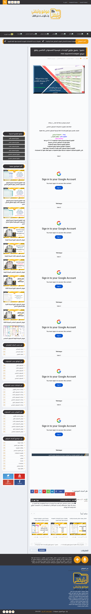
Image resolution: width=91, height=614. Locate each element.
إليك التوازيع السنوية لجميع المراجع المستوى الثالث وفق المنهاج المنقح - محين (15, 202)
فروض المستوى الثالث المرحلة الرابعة (15, 256)
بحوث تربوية (20, 442)
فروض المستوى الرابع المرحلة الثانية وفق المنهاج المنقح (15, 305)
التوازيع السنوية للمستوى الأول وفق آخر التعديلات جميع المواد (59, 148)
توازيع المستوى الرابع (14, 150)
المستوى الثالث (19, 368)
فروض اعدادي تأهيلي (18, 416)
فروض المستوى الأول (18, 418)
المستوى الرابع (19, 375)
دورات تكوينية (7, 34)
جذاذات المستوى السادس (17, 405)
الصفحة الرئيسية (83, 2)
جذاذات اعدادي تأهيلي (18, 389)
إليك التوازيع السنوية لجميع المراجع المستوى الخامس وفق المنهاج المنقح (14, 183)
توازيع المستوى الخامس (14, 154)
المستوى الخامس (61, 58)
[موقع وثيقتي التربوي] (46, 19)
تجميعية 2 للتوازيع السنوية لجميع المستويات (58, 146)
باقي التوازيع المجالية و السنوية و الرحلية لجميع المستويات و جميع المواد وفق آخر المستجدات (59, 150)
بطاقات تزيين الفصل (18, 445)
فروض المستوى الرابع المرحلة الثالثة (15, 288)
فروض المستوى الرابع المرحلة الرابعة (15, 240)
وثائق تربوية (20, 468)
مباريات (18, 33)
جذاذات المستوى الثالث (17, 394)
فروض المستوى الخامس (17, 426)
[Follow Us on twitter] (13, 611)
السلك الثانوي (20, 354)
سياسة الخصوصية (73, 2)
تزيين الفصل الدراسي (30, 33)
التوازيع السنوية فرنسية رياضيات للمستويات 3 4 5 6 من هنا (59, 141)
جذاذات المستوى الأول (18, 392)
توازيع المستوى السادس (14, 158)
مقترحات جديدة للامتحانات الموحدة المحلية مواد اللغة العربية (40, 41)
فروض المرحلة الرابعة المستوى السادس (14, 338)
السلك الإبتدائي (70, 58)
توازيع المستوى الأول (14, 138)
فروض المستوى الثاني (18, 424)
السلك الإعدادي (19, 351)
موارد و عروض (44, 33)
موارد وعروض (20, 466)
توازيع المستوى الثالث (14, 146)
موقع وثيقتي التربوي (47, 611)
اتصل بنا (65, 2)
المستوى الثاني (19, 370)
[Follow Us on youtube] (10, 611)
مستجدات (79, 33)
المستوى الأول (19, 365)
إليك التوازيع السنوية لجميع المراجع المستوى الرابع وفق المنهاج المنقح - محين (15, 222)
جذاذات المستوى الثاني (17, 397)
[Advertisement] (58, 108)
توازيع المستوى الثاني (14, 142)
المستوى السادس (19, 378)
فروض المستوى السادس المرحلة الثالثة (14, 322)
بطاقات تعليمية (19, 448)
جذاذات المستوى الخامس (17, 399)
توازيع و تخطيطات (51, 58)
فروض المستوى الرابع (18, 429)
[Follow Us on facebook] (4, 611)
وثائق (70, 33)
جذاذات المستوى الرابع (18, 402)
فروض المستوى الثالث (18, 421)
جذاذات (62, 33)
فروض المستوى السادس (17, 431)
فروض (53, 33)
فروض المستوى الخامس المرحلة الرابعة (14, 272)
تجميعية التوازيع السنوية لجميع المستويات (59, 145)
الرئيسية (77, 58)
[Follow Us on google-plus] (7, 611)
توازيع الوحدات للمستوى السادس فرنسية (59, 143)
